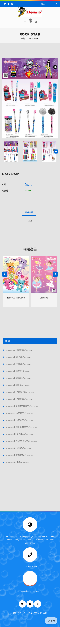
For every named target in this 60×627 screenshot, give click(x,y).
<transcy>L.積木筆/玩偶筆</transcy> (21, 427)
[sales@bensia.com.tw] (30, 585)
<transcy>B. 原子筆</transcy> (18, 357)
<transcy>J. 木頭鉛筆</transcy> (19, 413)
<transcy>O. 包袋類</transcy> (18, 448)
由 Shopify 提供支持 (38, 613)
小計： (5, 184)
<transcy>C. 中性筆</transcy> (18, 364)
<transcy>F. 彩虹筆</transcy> (18, 385)
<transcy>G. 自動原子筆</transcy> (20, 392)
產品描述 (29, 212)
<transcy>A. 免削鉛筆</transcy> (19, 350)
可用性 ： (6, 190)
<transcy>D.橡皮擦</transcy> (18, 371)
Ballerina (44, 297)
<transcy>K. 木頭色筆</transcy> (19, 420)
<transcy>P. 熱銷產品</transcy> (19, 455)
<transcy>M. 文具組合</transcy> (19, 434)
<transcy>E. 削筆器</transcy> (18, 378)
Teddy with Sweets (16, 297)
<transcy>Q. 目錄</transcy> (17, 462)
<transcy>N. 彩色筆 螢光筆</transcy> (21, 441)
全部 (23, 38)
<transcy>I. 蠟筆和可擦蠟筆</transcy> (22, 406)
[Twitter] (5, 3)
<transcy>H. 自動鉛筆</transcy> (19, 399)
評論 (30, 221)
